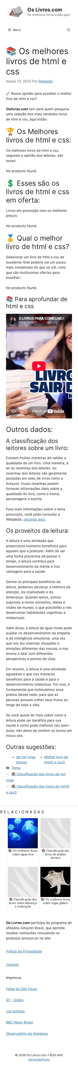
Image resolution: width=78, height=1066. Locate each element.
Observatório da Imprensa (27, 1034)
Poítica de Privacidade (24, 951)
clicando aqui (34, 519)
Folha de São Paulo (21, 989)
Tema (15, 768)
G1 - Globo (14, 1000)
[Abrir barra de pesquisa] (68, 30)
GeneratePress (39, 1059)
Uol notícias (15, 1011)
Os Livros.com (44, 10)
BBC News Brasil (19, 1022)
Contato (12, 965)
